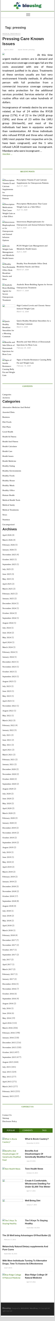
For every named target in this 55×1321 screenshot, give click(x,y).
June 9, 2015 (8, 1268)
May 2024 (6, 637)
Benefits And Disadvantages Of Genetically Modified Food (38, 1154)
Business (6, 417)
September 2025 (9, 564)
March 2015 (7, 1086)
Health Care (7, 451)
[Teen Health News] (11, 1169)
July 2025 (6, 569)
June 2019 (6, 857)
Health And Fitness (10, 441)
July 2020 (6, 794)
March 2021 (7, 755)
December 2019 (9, 828)
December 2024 (9, 603)
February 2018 (8, 935)
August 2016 (7, 1003)
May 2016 (6, 1018)
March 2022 (7, 720)
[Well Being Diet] (12, 1200)
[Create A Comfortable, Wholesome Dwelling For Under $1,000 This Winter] (12, 1180)
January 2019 (8, 882)
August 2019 (7, 847)
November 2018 (9, 891)
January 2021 (8, 764)
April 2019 (6, 867)
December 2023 (9, 662)
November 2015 (9, 1047)
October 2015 (8, 1052)
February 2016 (8, 1033)
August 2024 (7, 623)
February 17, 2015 (10, 1239)
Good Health (7, 432)
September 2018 (9, 901)
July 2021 (6, 735)
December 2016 (9, 984)
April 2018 (6, 925)
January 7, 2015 (31, 1205)
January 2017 (8, 979)
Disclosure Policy (9, 1121)
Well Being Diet (32, 1200)
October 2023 (8, 672)
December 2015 (9, 1043)
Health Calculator (9, 446)
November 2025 (9, 555)
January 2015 (8, 1096)
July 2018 (6, 911)
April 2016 (6, 1023)
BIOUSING (25, 1308)
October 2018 (8, 896)
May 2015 (6, 1077)
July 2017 (6, 960)
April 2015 (6, 1082)
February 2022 (8, 725)
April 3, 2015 (8, 50)
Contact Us (7, 1115)
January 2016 (8, 1038)
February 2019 (8, 877)
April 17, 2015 (31, 1191)
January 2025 (8, 598)
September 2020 (9, 784)
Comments (27, 1130)
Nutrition (6, 520)
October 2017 (8, 950)
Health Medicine (9, 461)
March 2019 (7, 872)
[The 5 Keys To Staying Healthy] (12, 1220)
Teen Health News (34, 1169)
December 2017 (9, 940)
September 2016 (9, 999)
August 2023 (7, 681)
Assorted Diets (8, 412)
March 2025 (7, 589)
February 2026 (8, 545)
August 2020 (7, 789)
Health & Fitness (9, 437)
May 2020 (6, 803)
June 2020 (6, 799)
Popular (11, 1130)
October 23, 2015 (32, 1173)
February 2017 (8, 974)
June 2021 (6, 740)
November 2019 (9, 833)
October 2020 (8, 779)
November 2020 (9, 774)
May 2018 (6, 921)
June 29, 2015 (31, 1161)
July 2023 (6, 686)
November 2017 (9, 945)
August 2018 (7, 906)
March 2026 (7, 540)
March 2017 (7, 969)
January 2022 (8, 730)
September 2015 (9, 1057)
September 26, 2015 (10, 1253)
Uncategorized (8, 524)
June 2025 (6, 574)
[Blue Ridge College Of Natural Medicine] (12, 1274)
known (25, 50)
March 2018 (7, 930)
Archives (6, 398)
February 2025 (8, 594)
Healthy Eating (8, 466)
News (4, 515)
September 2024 (9, 618)
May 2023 (6, 696)
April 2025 (6, 584)
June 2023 (6, 691)
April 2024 (6, 642)
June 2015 (6, 1072)
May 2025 (6, 579)
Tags (44, 1130)
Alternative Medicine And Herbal (16, 407)
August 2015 (7, 1062)
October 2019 (8, 838)
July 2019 (6, 852)
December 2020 (9, 769)
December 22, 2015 (32, 1143)
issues (20, 50)
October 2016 (8, 994)
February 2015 (8, 1091)
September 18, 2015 (33, 1227)
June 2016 (6, 1013)
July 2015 (6, 1067)
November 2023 (9, 667)
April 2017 (6, 964)
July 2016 (6, 1008)
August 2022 (7, 711)
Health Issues (7, 456)
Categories (6, 394)
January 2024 (8, 657)
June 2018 (6, 916)
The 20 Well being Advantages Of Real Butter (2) (26, 1235)
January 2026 (8, 550)
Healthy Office (8, 490)
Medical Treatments (11, 34)
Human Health (8, 495)
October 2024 (8, 613)
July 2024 (6, 628)
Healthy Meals (8, 485)
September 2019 (9, 842)
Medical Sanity (8, 505)
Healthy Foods (8, 476)
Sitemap (5, 1118)
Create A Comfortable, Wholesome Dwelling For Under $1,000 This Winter (37, 1184)
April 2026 (6, 535)
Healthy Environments (11, 471)
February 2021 (8, 759)
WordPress (34, 1308)
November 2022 (9, 706)
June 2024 (6, 633)
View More (9, 154)
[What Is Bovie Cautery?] (12, 1139)
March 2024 (7, 647)
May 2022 (6, 716)
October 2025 (8, 559)
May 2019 (6, 862)
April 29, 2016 (31, 1282)
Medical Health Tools (11, 500)
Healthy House (8, 481)
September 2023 (9, 676)
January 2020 (8, 823)
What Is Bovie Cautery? (37, 1139)
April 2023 (6, 701)
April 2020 (6, 808)
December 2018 (9, 886)
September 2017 (9, 955)
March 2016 (7, 1028)
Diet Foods (6, 422)
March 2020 (7, 813)
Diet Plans (6, 427)
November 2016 (9, 989)
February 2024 (8, 652)
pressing (31, 50)
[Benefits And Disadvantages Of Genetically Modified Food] (12, 1151)
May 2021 (6, 745)
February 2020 (8, 818)
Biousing (6, 1308)
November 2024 (9, 608)
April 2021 (6, 750)
